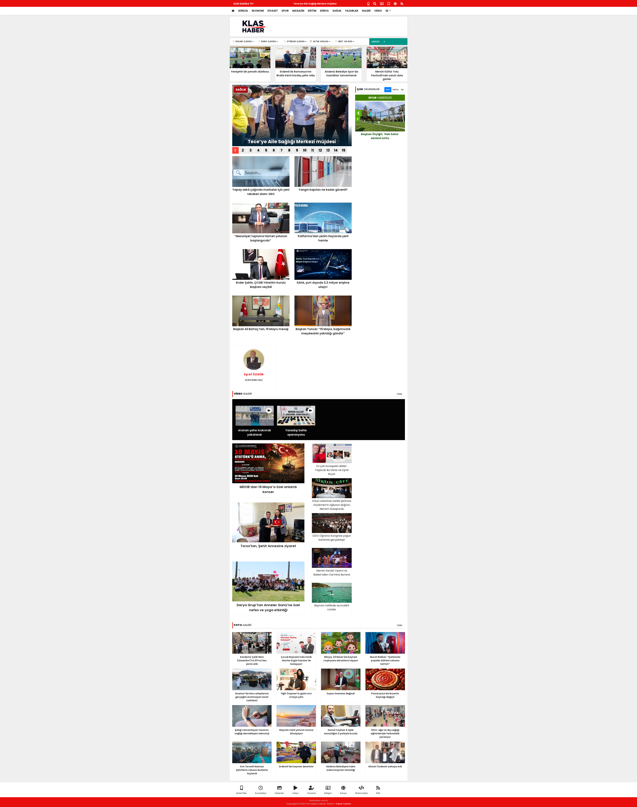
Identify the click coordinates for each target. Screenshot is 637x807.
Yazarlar (311, 793)
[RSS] (402, 3)
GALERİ (366, 10)
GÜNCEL (243, 10)
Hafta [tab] (395, 89)
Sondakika (260, 793)
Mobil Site (241, 793)
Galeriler (279, 793)
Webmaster (361, 793)
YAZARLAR (351, 10)
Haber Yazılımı (343, 803)
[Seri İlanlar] (388, 3)
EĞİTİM (312, 10)
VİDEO (378, 10)
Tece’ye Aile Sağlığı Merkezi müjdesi (279, 3)
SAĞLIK (336, 10)
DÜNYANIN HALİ (254, 377)
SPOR (285, 10)
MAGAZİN (298, 10)
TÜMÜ (399, 394)
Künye (343, 793)
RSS (378, 793)
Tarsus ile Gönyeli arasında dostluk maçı (380, 136)
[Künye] (395, 3)
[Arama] (375, 3)
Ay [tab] (402, 89)
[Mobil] (368, 3)
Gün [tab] (388, 89)
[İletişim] (382, 3)
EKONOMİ (258, 10)
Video (295, 793)
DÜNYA (324, 10)
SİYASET (272, 10)
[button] (388, 11)
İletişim (328, 793)
